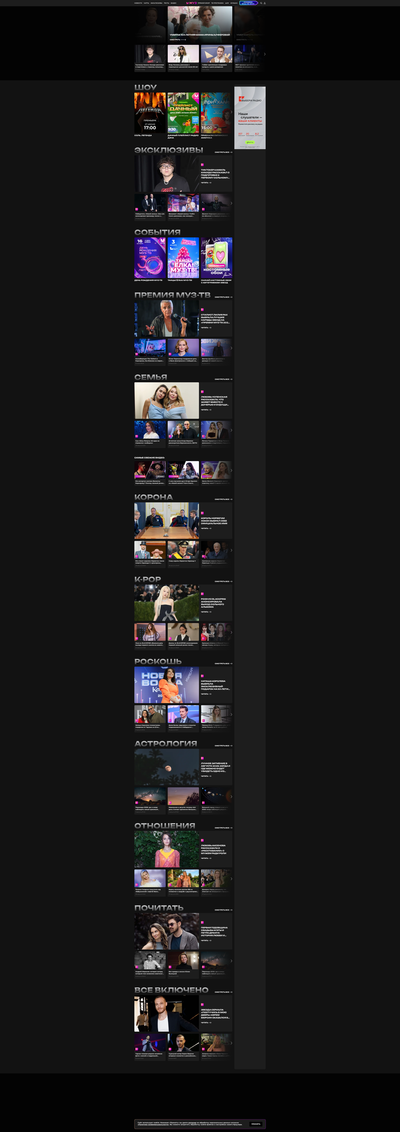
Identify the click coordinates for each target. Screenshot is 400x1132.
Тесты (166, 3)
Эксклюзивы (156, 3)
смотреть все (222, 152)
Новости (138, 3)
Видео (173, 3)
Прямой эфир (204, 3)
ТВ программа (217, 3)
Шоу (227, 3)
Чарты (146, 3)
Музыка (234, 3)
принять (255, 1124)
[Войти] (265, 3)
